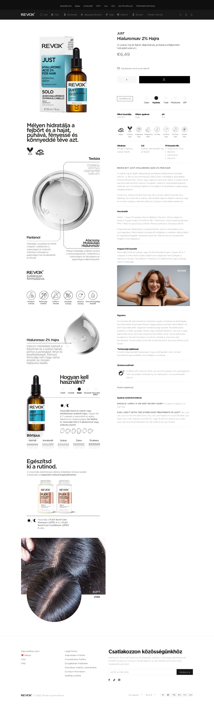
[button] (135, 695)
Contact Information (75, 671)
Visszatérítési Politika (75, 659)
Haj (106, 6)
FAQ (23, 663)
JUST (120, 33)
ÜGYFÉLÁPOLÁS (125, 6)
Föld (23, 659)
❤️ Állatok (26, 655)
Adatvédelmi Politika (75, 655)
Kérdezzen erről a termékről (135, 68)
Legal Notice (71, 651)
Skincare (88, 6)
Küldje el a (185, 672)
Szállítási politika (73, 675)
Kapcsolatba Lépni (30, 651)
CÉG (113, 6)
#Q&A (77, 6)
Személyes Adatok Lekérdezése (81, 667)
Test (98, 6)
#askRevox (66, 6)
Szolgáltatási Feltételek (76, 663)
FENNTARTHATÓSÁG (145, 6)
